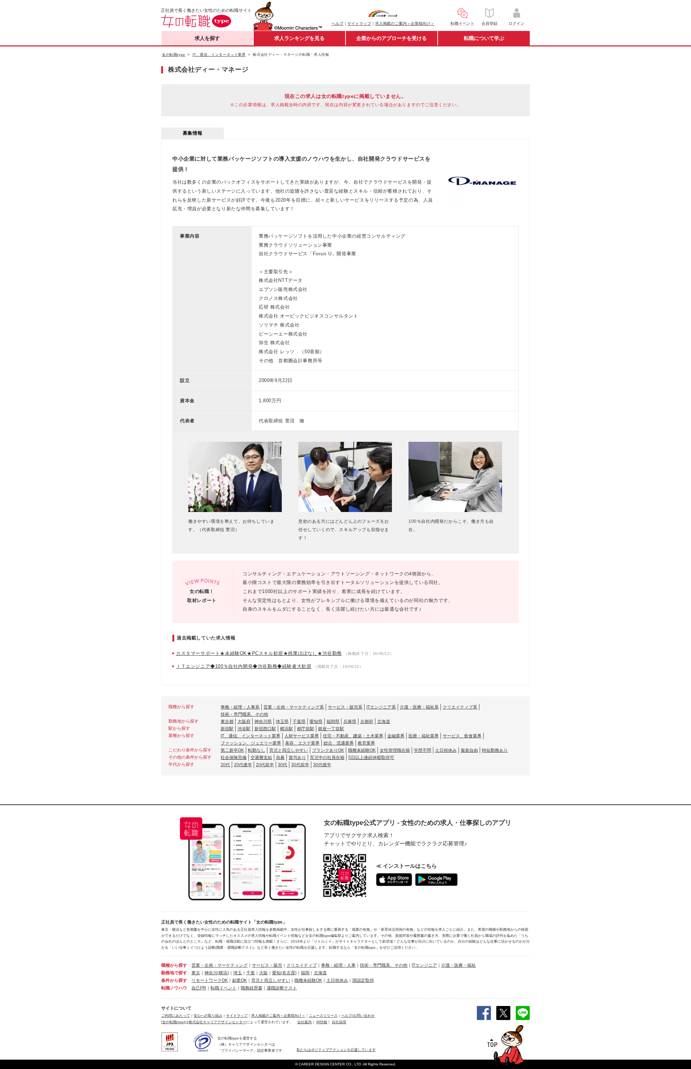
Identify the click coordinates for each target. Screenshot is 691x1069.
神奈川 (210, 973)
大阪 (263, 973)
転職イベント (223, 988)
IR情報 (321, 1022)
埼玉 (237, 973)
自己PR (198, 988)
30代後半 (322, 764)
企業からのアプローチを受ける (391, 38)
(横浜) (223, 973)
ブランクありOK (328, 750)
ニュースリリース (323, 1016)
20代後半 (243, 764)
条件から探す (174, 980)
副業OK (239, 980)
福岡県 (332, 721)
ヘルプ (337, 23)
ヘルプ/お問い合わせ (358, 1016)
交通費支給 (261, 757)
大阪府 (244, 721)
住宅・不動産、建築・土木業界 (353, 735)
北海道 (383, 721)
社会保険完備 (234, 757)
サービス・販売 (267, 965)
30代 (282, 764)
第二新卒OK (232, 750)
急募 (280, 757)
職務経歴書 (251, 988)
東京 (195, 973)
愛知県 (316, 721)
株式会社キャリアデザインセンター (217, 1022)
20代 (225, 764)
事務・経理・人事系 (240, 707)
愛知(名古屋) (284, 973)
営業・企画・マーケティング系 (293, 707)
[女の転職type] (173, 1022)
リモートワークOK (209, 980)
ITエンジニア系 (381, 707)
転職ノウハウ (174, 988)
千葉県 (299, 721)
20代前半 (265, 764)
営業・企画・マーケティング (219, 965)
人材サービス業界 (301, 735)
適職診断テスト (282, 988)
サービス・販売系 (345, 707)
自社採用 (339, 1022)
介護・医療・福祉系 (419, 707)
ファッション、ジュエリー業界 (251, 743)
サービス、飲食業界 (462, 735)
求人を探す (207, 38)
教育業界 (366, 743)
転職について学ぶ (484, 38)
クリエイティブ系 (460, 707)
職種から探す (174, 965)
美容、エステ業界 (302, 743)
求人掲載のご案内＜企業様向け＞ (404, 23)
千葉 (250, 973)
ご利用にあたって (175, 1016)
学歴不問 (422, 750)
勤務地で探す (174, 973)
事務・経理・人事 (338, 965)
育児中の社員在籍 (327, 757)
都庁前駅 (305, 728)
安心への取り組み (208, 1016)
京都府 (366, 721)
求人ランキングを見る (299, 38)
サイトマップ (359, 23)
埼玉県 (282, 721)
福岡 (305, 973)
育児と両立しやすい (288, 750)
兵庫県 (349, 721)
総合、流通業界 (339, 743)
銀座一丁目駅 (331, 728)
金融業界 (396, 735)
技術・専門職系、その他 (244, 714)
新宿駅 (227, 728)
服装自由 (469, 750)
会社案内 (304, 1022)
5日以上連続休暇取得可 (371, 757)
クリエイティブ (301, 965)
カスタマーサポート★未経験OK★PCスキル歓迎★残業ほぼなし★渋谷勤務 (259, 653)
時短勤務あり (495, 750)
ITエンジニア (424, 965)
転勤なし (256, 750)
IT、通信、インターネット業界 (250, 735)
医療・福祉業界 (423, 735)
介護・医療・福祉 (458, 965)
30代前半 (300, 764)
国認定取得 (363, 980)
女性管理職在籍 (395, 750)
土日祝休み (446, 750)
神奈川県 (263, 721)
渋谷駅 (244, 728)
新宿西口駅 (265, 728)
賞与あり (297, 757)
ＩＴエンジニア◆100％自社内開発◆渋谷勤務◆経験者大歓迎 (243, 666)
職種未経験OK (362, 750)
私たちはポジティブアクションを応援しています (336, 1050)
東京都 (227, 721)
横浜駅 (286, 728)
